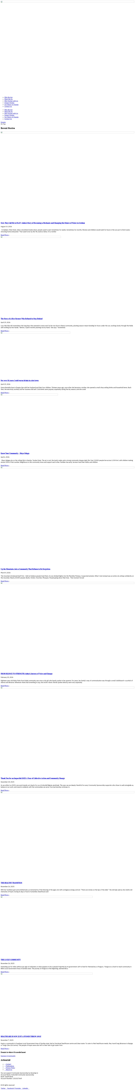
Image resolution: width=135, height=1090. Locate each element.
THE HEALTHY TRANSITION (11, 883)
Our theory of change (11, 105)
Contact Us (8, 106)
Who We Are (8, 97)
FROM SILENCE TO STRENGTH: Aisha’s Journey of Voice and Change (26, 674)
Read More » (5, 235)
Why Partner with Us (11, 101)
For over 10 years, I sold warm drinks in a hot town (20, 380)
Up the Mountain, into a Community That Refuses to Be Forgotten (25, 569)
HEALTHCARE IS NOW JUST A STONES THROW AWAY (21, 1036)
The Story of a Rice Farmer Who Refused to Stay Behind (21, 319)
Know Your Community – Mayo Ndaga (15, 453)
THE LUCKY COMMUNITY (11, 960)
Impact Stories (9, 103)
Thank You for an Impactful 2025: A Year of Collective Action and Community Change (33, 778)
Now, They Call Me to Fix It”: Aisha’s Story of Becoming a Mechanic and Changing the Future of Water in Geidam (43, 223)
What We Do (8, 99)
